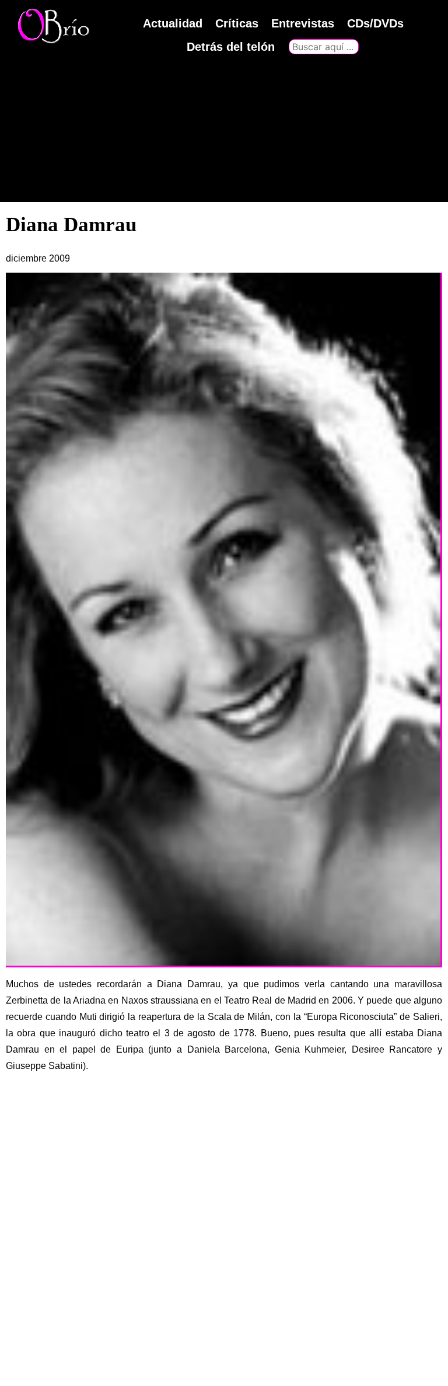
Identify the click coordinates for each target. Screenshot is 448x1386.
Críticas (236, 23)
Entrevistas (302, 23)
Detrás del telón (231, 46)
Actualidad (172, 23)
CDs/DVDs (375, 23)
